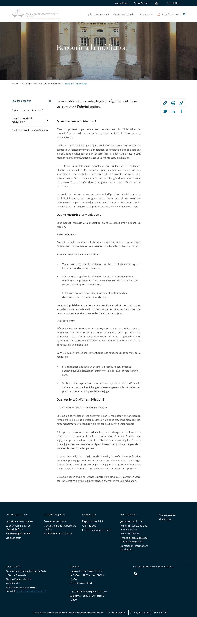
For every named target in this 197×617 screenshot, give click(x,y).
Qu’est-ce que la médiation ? (27, 110)
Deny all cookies (141, 612)
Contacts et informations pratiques (134, 547)
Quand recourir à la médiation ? (22, 120)
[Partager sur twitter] (165, 111)
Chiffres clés (89, 525)
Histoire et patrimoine (18, 533)
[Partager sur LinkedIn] (173, 111)
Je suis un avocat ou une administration (134, 527)
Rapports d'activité (92, 521)
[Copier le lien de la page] (165, 103)
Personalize (160, 612)
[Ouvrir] (47, 120)
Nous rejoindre (122, 3)
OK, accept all (117, 612)
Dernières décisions (55, 521)
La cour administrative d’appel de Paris (18, 527)
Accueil (15, 83)
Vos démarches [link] (29, 83)
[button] (98, 14)
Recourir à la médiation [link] (75, 83)
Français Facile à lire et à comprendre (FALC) (134, 539)
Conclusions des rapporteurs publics (60, 527)
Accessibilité (173, 3)
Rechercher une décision (58, 533)
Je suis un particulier (51, 83)
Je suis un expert (130, 533)
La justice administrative (19, 521)
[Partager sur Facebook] (181, 111)
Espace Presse (140, 3)
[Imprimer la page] (173, 103)
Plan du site (165, 519)
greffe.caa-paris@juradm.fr (32, 591)
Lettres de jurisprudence (96, 530)
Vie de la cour (13, 537)
